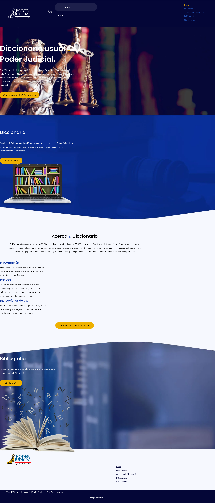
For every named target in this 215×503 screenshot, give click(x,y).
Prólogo (5, 280)
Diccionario (12, 132)
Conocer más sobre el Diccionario (74, 325)
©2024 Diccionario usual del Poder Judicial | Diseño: (34, 492)
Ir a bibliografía (10, 383)
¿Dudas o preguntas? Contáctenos (19, 95)
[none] (194, 5)
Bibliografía (13, 358)
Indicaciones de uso (14, 300)
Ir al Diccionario (10, 160)
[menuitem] (187, 5)
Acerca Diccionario (75, 236)
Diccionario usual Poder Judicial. (35, 53)
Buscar (60, 15)
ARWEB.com (58, 492)
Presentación (9, 262)
